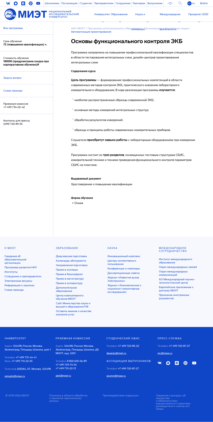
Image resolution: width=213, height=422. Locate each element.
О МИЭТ (10, 248)
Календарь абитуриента (71, 260)
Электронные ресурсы (18, 280)
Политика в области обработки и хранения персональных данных (68, 398)
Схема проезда (12, 90)
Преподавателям (103, 3)
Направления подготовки (72, 265)
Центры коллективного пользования (121, 262)
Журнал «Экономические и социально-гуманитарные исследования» (124, 289)
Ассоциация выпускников (128, 361)
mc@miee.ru (165, 353)
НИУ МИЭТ (78, 28)
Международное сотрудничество (173, 250)
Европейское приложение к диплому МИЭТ (176, 289)
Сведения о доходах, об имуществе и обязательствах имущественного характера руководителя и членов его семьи (173, 402)
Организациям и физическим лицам (166, 28)
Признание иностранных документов (174, 296)
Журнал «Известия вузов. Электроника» (123, 279)
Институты (10, 271)
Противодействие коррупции (120, 395)
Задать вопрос (12, 77)
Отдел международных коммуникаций (173, 273)
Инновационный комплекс (123, 256)
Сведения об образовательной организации (15, 259)
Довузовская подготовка (71, 256)
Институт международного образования (175, 261)
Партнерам (139, 3)
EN (193, 3)
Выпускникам (154, 3)
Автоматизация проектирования (91, 31)
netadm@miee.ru (14, 376)
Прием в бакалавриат (69, 274)
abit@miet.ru (63, 375)
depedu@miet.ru (116, 353)
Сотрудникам (122, 3)
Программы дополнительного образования (114, 28)
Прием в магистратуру (70, 278)
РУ (189, 3)
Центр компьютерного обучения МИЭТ (70, 297)
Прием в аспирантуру (69, 283)
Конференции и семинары (123, 268)
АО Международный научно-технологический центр (177, 281)
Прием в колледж (67, 269)
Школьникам (52, 3)
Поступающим (69, 3)
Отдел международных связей (178, 267)
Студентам (86, 3)
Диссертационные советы (123, 273)
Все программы (13, 28)
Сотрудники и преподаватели (22, 276)
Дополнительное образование (66, 289)
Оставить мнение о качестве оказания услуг (73, 313)
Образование (67, 248)
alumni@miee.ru (116, 376)
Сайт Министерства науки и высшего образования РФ (73, 305)
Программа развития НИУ (20, 267)
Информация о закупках (19, 285)
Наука (112, 248)
